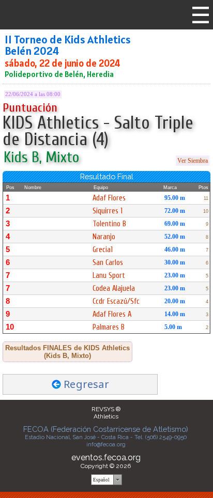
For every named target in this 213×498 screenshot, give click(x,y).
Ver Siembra (192, 160)
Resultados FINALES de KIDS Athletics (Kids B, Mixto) (67, 352)
